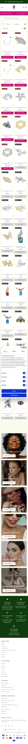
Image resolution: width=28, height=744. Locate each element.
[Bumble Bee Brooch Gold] (21, 319)
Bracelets (3, 665)
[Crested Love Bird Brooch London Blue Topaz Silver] (21, 236)
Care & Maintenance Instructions (8, 700)
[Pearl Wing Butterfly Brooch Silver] (21, 263)
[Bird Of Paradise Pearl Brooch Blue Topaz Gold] (21, 291)
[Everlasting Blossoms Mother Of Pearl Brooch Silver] (7, 208)
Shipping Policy (4, 698)
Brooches (3, 672)
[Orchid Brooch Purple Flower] (7, 403)
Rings (2, 669)
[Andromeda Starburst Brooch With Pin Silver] (7, 41)
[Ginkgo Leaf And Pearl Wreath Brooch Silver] (7, 152)
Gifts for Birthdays (5, 683)
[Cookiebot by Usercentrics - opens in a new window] (21, 347)
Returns (3, 654)
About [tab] (23, 351)
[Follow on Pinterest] (8, 725)
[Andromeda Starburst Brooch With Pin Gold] (7, 69)
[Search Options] (24, 18)
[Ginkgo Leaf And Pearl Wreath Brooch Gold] (21, 124)
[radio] (22, 28)
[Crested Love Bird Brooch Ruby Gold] (7, 291)
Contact (3, 646)
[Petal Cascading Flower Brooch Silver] (21, 41)
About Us (3, 643)
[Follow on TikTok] (12, 725)
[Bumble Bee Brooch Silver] (7, 124)
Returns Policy (4, 702)
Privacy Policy (4, 707)
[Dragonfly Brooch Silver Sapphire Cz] (21, 180)
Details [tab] (14, 351)
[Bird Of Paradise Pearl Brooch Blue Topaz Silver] (7, 319)
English (20, 729)
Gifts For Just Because (5, 691)
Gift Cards (3, 652)
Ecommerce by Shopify (20, 732)
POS (11, 732)
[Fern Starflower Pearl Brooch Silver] (21, 97)
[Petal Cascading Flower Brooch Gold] (7, 180)
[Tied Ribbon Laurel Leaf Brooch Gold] (21, 69)
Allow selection (14, 395)
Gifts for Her (3, 685)
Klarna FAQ (3, 711)
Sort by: (6, 24)
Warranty (3, 713)
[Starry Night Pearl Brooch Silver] (21, 152)
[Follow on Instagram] (5, 725)
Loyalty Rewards (4, 648)
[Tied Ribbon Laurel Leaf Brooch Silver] (7, 97)
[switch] (25, 377)
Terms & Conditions (5, 709)
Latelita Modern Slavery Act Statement (9, 704)
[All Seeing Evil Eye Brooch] (21, 403)
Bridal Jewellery (4, 676)
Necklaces (3, 667)
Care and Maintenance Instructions (8, 650)
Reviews (3, 656)
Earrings (3, 663)
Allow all (14, 391)
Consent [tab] (5, 351)
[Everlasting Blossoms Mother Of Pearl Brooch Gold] (21, 208)
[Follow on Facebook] (2, 725)
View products (9, 455)
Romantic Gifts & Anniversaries (7, 689)
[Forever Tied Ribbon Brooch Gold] (7, 263)
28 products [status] (5, 28)
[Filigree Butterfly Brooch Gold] (7, 236)
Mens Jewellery (4, 674)
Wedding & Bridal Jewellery (6, 687)
